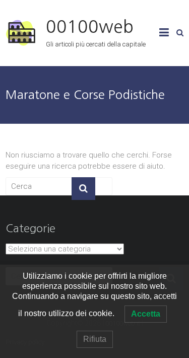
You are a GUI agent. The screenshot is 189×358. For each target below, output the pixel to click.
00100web (90, 26)
